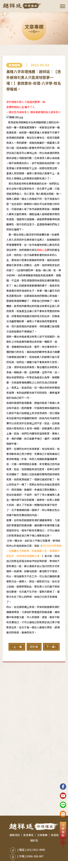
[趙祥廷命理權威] (22, 6)
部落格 (55, 835)
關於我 (34, 840)
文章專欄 (42, 835)
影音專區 (28, 835)
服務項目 (15, 835)
